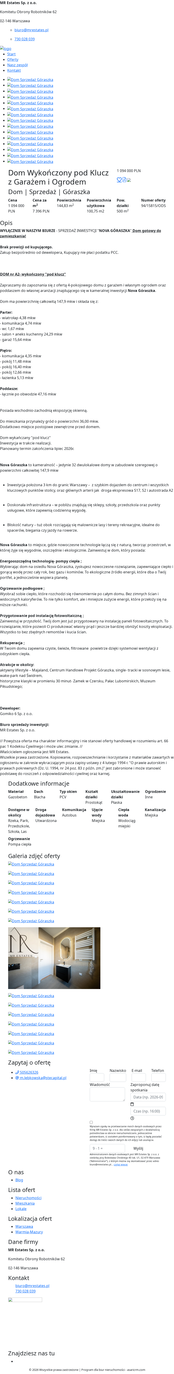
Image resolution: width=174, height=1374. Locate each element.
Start (11, 54)
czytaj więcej (121, 1164)
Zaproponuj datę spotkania (144, 1087)
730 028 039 (24, 39)
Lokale (21, 1208)
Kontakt (14, 70)
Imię (93, 1070)
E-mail (137, 1070)
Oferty (12, 59)
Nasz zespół (17, 64)
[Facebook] (17, 1361)
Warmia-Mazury (29, 1231)
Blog (19, 1179)
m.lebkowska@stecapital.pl (42, 1077)
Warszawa (24, 1226)
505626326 (28, 1072)
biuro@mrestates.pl (31, 29)
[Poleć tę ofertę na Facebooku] (129, 179)
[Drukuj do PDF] (124, 179)
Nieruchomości (28, 1197)
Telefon (157, 1070)
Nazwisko (118, 1070)
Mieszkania (25, 1203)
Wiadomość (100, 1084)
